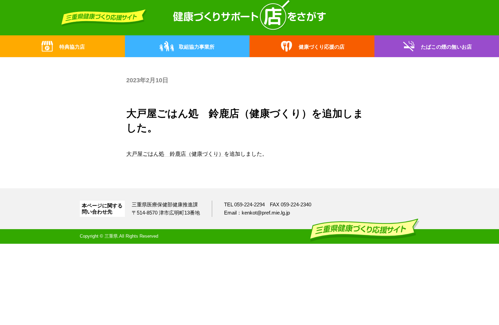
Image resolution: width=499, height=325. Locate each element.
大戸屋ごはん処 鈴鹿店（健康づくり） (175, 154)
